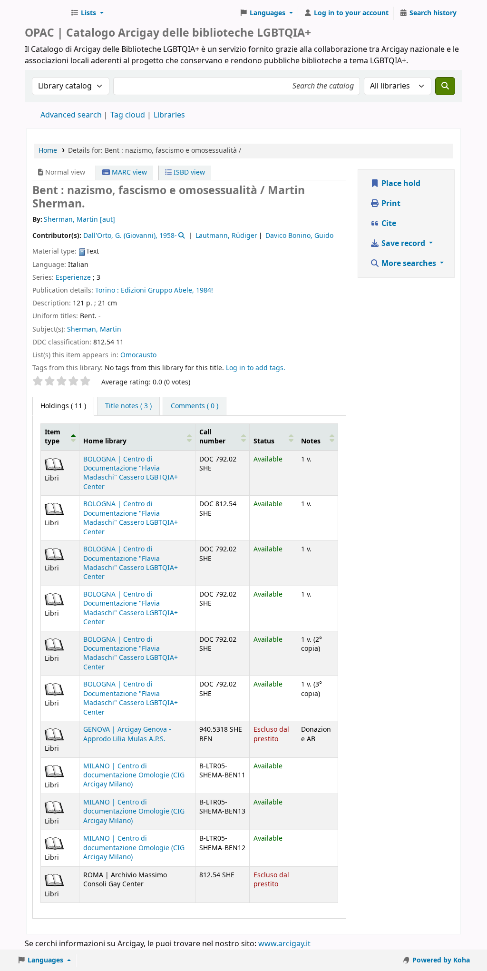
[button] (87, 13)
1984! (204, 290)
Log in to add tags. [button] (255, 368)
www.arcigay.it (284, 944)
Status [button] (263, 441)
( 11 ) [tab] (63, 406)
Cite (388, 223)
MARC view (128, 172)
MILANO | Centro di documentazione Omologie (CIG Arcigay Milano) (134, 775)
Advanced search (71, 115)
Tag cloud (127, 115)
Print (390, 203)
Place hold (400, 183)
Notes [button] (311, 441)
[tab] (128, 406)
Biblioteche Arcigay (46, 13)
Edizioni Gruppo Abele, (157, 290)
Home (48, 151)
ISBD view (188, 172)
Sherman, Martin (94, 329)
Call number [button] (212, 436)
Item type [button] (52, 436)
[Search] (445, 86)
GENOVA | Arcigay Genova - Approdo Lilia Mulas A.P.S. (127, 734)
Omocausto (138, 355)
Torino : (107, 290)
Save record (403, 243)
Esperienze (73, 278)
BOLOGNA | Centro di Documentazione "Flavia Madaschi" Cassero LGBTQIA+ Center (130, 473)
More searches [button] (409, 263)
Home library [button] (105, 441)
